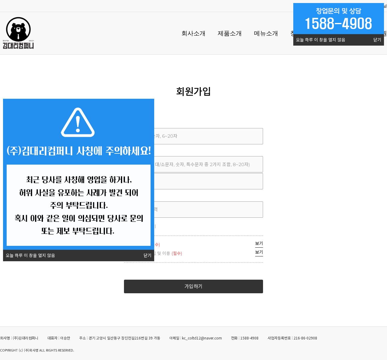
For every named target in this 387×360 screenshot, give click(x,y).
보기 (259, 243)
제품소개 (230, 33)
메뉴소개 (266, 33)
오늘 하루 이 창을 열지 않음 (320, 40)
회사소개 (193, 33)
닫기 (377, 40)
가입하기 (193, 286)
